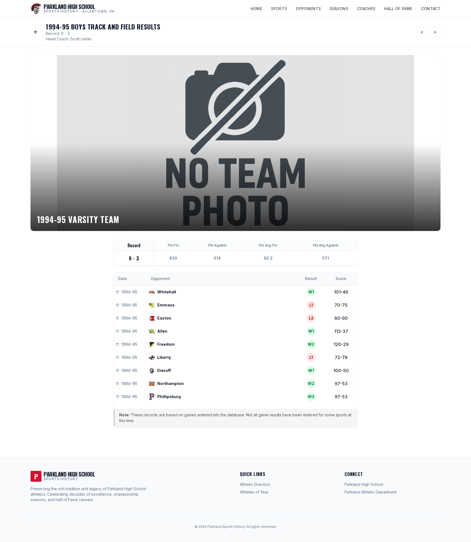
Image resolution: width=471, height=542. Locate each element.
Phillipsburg (169, 396)
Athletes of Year (254, 492)
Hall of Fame (398, 8)
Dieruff (164, 370)
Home (256, 8)
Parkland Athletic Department (371, 492)
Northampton (170, 383)
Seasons (339, 8)
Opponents (308, 8)
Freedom (166, 344)
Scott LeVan (81, 39)
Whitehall (166, 292)
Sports (279, 8)
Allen (162, 331)
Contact (430, 8)
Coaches (366, 8)
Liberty (164, 357)
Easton (164, 318)
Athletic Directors (255, 484)
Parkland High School (364, 484)
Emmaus (166, 305)
